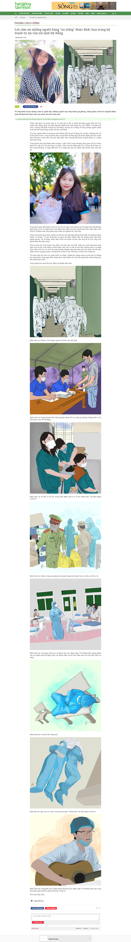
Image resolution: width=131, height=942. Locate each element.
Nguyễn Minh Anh (38, 901)
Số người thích (94, 928)
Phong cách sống (37, 13)
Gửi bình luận (38, 922)
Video (87, 13)
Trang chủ (15, 13)
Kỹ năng (73, 13)
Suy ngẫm (65, 13)
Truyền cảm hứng (24, 13)
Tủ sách (58, 13)
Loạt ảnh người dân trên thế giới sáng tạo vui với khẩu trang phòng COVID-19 (40, 119)
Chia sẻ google (51, 908)
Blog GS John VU (101, 13)
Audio (92, 13)
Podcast (22, 17)
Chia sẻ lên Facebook (31, 106)
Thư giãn (80, 13)
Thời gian (85, 928)
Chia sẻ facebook (37, 908)
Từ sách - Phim (48, 13)
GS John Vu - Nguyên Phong (38, 17)
